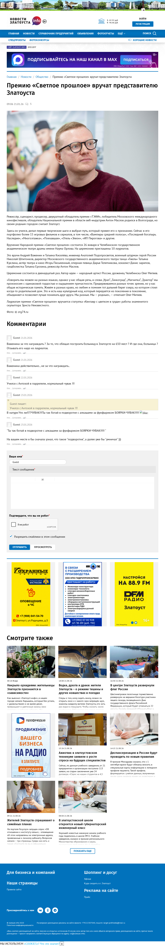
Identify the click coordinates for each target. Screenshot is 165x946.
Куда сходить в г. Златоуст (97, 883)
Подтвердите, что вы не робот (29, 515)
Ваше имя (16, 456)
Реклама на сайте (101, 890)
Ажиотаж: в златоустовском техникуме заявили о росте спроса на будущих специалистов (82, 756)
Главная (13, 33)
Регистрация (143, 24)
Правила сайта (14, 889)
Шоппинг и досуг (100, 872)
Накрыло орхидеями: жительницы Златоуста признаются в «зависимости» (30, 689)
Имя (8, 353)
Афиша (87, 878)
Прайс (87, 897)
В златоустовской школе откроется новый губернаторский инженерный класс (82, 824)
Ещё (120, 33)
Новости (29, 33)
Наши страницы (22, 883)
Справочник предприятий (56, 33)
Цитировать (16, 353)
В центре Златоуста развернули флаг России (132, 687)
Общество (42, 77)
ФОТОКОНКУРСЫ (39, 40)
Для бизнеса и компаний (31, 872)
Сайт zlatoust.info (17, 47)
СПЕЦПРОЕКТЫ (17, 40)
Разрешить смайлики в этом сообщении (39, 536)
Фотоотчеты (105, 33)
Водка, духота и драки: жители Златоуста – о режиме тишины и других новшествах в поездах (81, 689)
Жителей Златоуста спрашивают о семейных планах (31, 822)
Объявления (85, 33)
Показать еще (83, 850)
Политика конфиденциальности (20, 925)
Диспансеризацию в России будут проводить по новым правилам (133, 754)
